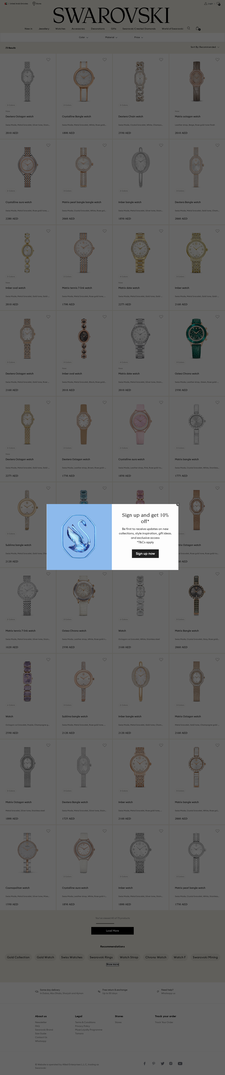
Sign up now (145, 553)
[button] (178, 504)
